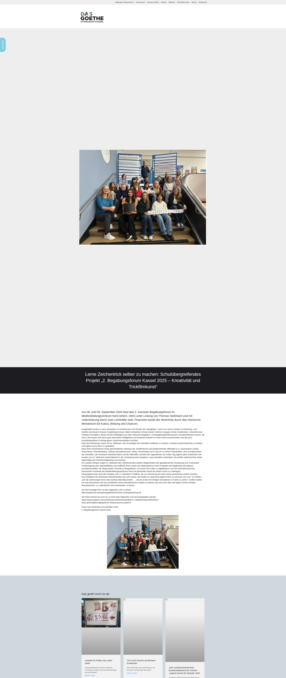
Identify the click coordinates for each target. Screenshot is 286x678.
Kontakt (163, 2)
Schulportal (203, 2)
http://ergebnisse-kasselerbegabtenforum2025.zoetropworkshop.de (111, 493)
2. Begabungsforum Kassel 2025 (96, 510)
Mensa (194, 2)
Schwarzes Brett (153, 2)
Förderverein (140, 2)
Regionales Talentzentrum (124, 2)
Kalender (172, 2)
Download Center (183, 2)
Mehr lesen (90, 675)
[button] (84, 542)
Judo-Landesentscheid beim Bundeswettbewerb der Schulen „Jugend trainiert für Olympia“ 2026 (184, 670)
